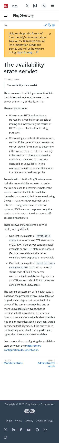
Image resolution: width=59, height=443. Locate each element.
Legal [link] (9, 420)
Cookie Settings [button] (44, 420)
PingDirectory (23, 15)
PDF (53, 25)
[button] (44, 5)
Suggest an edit (45, 25)
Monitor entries (13, 363)
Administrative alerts (46, 364)
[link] (6, 6)
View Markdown (49, 25)
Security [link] (29, 420)
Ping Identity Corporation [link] (39, 404)
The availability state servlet (22, 85)
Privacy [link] (18, 420)
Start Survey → (26, 52)
